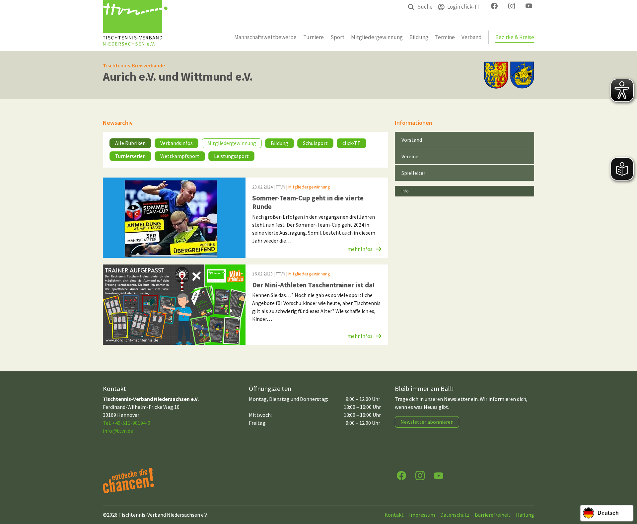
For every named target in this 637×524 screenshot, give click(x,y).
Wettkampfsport (179, 156)
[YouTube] (438, 475)
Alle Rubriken (130, 143)
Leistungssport (231, 156)
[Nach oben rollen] (626, 493)
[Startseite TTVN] (135, 25)
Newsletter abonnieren (427, 421)
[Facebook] (401, 475)
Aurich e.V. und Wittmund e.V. (178, 76)
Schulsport (315, 143)
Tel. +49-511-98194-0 (126, 422)
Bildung (279, 143)
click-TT (351, 143)
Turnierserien (130, 156)
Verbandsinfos (176, 143)
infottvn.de (118, 430)
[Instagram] (420, 475)
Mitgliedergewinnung (231, 143)
